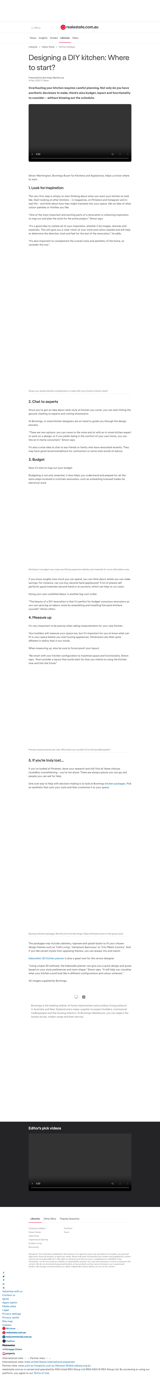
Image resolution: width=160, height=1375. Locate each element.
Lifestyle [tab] (65, 37)
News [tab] (33, 37)
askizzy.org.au (82, 1365)
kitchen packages (115, 783)
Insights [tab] (43, 37)
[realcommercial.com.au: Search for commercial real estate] (17, 1337)
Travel (66, 1232)
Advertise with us (12, 1291)
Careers (6, 1324)
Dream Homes (35, 1232)
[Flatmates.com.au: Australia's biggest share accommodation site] (8, 1345)
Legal (5, 1310)
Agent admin (9, 1302)
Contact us (8, 1295)
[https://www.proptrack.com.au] (8, 1341)
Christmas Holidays (37, 1228)
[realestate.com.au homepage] (79, 27)
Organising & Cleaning (38, 1240)
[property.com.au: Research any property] (8, 1354)
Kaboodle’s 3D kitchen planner (46, 958)
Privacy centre (10, 1317)
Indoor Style (34, 1236)
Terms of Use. (42, 1373)
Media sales (9, 1306)
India (27, 1361)
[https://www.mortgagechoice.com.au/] (12, 1350)
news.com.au (26, 1365)
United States (39, 1361)
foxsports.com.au (44, 1365)
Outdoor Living (35, 1243)
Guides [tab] (54, 37)
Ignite (5, 1298)
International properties (61, 1361)
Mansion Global (64, 1365)
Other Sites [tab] (50, 1218)
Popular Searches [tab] (69, 1218)
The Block (68, 1228)
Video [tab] (75, 37)
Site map (7, 1321)
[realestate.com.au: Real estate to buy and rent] (14, 1333)
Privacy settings (11, 1313)
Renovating (34, 1247)
